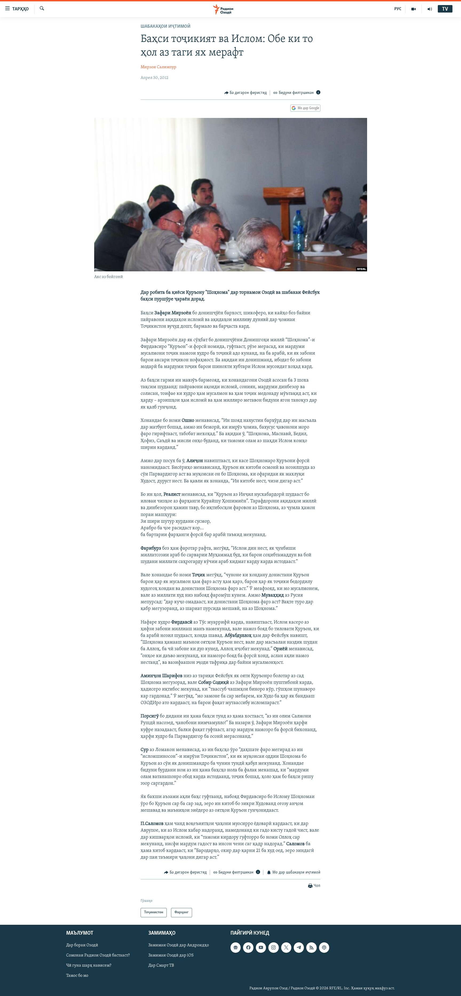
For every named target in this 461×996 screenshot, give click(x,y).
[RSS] (311, 947)
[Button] (245, 92)
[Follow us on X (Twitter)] (286, 947)
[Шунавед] (430, 9)
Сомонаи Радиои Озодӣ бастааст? (98, 955)
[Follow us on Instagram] (273, 947)
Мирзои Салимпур (158, 67)
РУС (398, 9)
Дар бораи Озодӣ (82, 945)
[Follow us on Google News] (235, 947)
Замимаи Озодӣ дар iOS (171, 955)
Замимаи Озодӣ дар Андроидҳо (178, 945)
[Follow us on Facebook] (248, 947)
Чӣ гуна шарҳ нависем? (88, 965)
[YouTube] (414, 9)
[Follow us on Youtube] (261, 947)
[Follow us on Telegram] (299, 947)
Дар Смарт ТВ (161, 965)
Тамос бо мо (77, 976)
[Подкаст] (324, 947)
